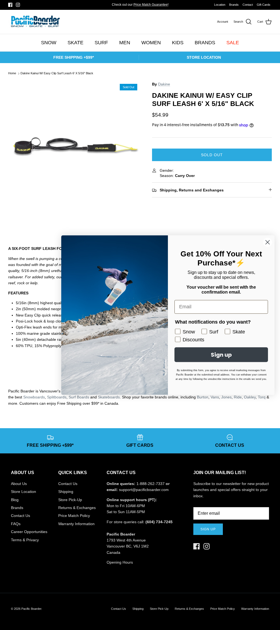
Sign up (208, 529)
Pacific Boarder (31, 608)
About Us (19, 483)
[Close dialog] (267, 242)
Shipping (65, 491)
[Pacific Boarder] (35, 21)
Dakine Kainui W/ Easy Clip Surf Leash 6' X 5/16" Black (57, 73)
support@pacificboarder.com (144, 489)
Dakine (164, 84)
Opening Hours (120, 562)
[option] (74, 147)
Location (219, 4)
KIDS (177, 42)
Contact (248, 4)
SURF (101, 42)
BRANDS (205, 42)
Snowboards (34, 397)
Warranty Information (76, 524)
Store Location (23, 491)
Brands (234, 4)
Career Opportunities (29, 532)
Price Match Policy (74, 515)
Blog (15, 500)
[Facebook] (10, 5)
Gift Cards (263, 4)
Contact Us (20, 515)
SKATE (75, 42)
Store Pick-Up (70, 500)
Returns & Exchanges (77, 507)
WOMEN (151, 42)
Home (12, 73)
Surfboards (158, 7)
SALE (232, 42)
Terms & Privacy (25, 540)
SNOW (48, 42)
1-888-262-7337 (150, 483)
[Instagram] (18, 5)
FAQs (16, 524)
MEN (124, 42)
